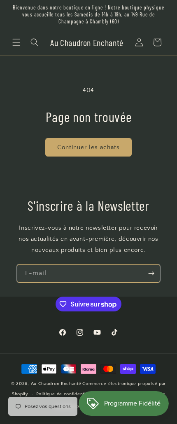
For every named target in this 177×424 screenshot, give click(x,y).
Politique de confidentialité (65, 394)
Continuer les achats (88, 147)
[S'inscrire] (151, 273)
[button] (16, 42)
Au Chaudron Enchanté (56, 383)
